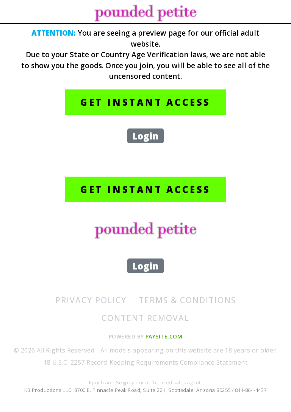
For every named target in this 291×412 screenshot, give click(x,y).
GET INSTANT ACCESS (145, 102)
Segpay (126, 382)
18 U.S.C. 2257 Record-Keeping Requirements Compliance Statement (145, 362)
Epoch (97, 382)
